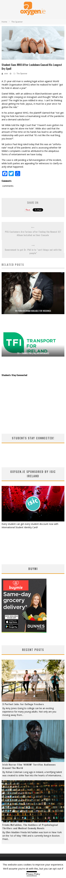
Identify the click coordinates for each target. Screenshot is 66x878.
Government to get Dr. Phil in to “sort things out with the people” (33, 251)
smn (6, 73)
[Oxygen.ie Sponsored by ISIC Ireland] (33, 520)
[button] (33, 43)
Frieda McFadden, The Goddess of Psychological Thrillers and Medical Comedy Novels (30, 826)
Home (4, 21)
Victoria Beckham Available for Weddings (33, 310)
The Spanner (21, 73)
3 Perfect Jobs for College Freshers (23, 704)
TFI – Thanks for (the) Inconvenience (33, 353)
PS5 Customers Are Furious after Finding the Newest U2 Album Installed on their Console (33, 233)
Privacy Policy (33, 874)
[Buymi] (24, 631)
